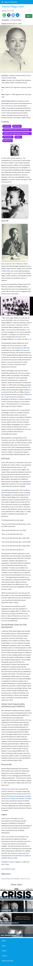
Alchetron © (7, 961)
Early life (6, 126)
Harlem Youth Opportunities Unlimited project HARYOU (16, 134)
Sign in (28, 16)
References (7, 140)
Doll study (17, 126)
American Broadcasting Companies (20, 796)
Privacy (4, 951)
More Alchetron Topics (8, 869)
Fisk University (25, 350)
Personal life (8, 137)
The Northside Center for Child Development (16, 130)
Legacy (18, 137)
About (4, 941)
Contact (4, 956)
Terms (4, 946)
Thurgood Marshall (10, 397)
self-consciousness (7, 106)
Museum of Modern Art (11, 798)
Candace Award (22, 853)
